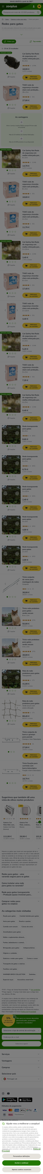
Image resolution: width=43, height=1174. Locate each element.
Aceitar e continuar (21, 1163)
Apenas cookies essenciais (21, 1169)
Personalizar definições (21, 1156)
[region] (21, 1147)
